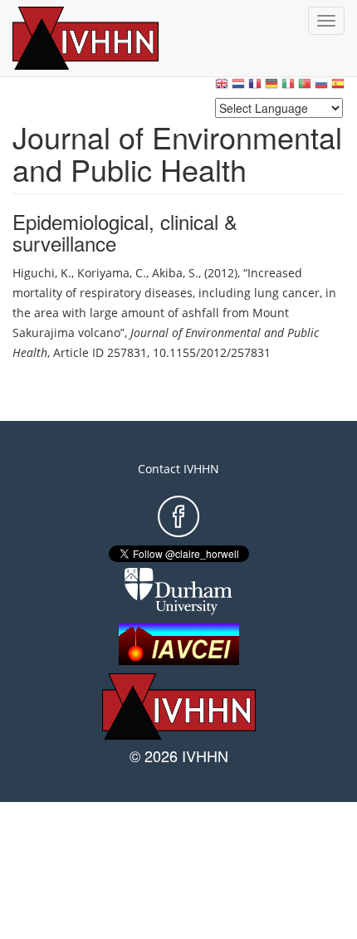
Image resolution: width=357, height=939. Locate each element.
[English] (221, 87)
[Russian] (321, 87)
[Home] (104, 38)
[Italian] (288, 87)
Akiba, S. (175, 273)
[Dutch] (238, 87)
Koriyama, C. (111, 273)
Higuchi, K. (41, 273)
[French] (255, 87)
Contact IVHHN (178, 469)
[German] (271, 87)
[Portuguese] (304, 87)
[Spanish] (338, 87)
